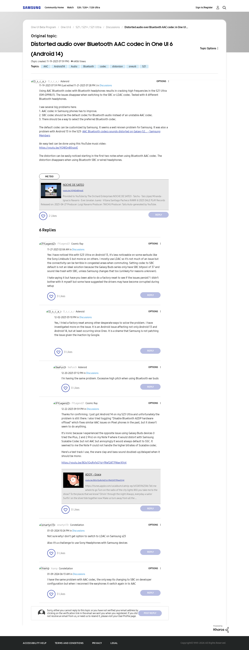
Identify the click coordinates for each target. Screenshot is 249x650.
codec (103, 66)
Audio (74, 66)
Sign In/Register (204, 7)
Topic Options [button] (208, 48)
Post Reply (150, 613)
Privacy (97, 643)
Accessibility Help (34, 643)
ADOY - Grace (93, 474)
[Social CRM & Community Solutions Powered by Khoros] (221, 628)
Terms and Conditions (69, 643)
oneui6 (132, 66)
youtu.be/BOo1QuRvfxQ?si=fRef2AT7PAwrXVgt (104, 480)
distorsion (117, 66)
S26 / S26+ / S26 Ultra (88, 7)
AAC (46, 66)
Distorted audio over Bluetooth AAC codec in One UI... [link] (156, 27)
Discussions (113, 27)
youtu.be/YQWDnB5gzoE (73, 190)
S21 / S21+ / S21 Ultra (88, 27)
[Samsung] (31, 7)
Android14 (59, 66)
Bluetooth (88, 66)
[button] (163, 81)
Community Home (54, 7)
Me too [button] (49, 176)
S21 (144, 66)
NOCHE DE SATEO (73, 184)
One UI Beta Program (43, 27)
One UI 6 (66, 27)
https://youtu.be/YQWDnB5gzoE (58, 147)
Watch (70, 7)
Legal (114, 643)
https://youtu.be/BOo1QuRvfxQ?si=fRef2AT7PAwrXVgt (94, 462)
